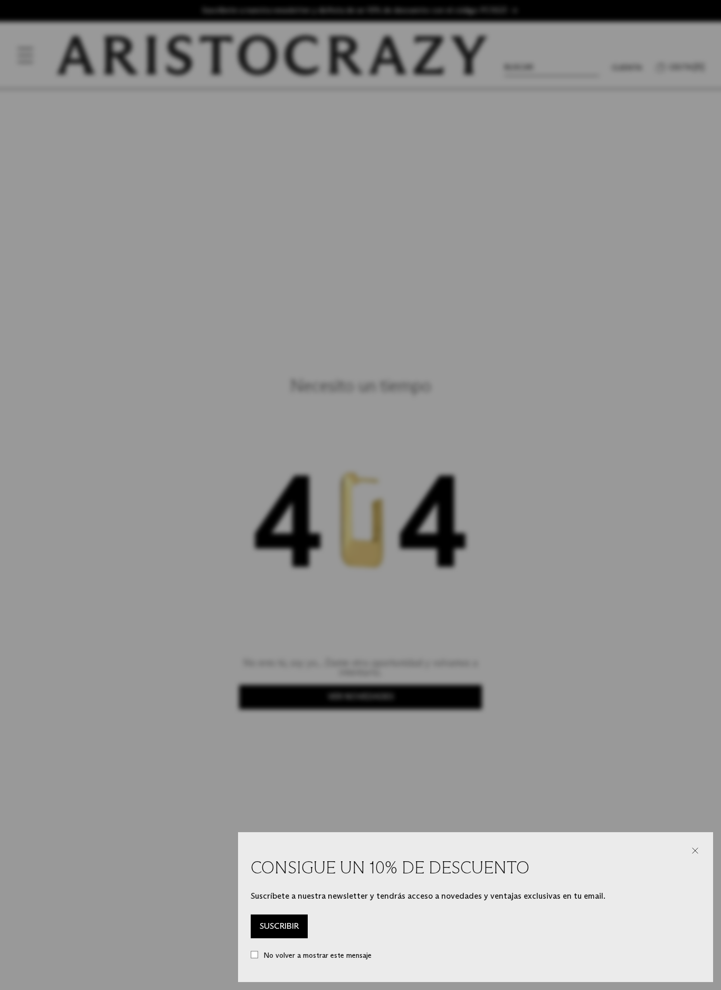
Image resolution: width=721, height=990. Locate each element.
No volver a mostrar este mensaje (317, 955)
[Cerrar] (695, 850)
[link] (279, 927)
